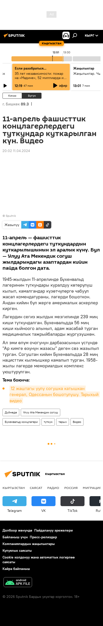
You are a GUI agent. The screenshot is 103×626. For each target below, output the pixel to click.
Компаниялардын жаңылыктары (28, 544)
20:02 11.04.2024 (16, 151)
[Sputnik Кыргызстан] (15, 37)
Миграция (92, 487)
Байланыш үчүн (15, 537)
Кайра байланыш (16, 568)
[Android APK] (18, 582)
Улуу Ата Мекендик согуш (40, 412)
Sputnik (11, 216)
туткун (48, 422)
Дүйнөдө (11, 412)
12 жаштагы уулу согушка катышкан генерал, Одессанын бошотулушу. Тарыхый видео (55, 394)
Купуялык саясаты (17, 550)
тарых (62, 422)
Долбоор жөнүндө (17, 530)
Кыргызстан (13, 487)
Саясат (36, 487)
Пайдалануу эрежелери (53, 530)
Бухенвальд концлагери (21, 422)
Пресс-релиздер (43, 537)
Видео (77, 422)
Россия (71, 487)
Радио (53, 487)
